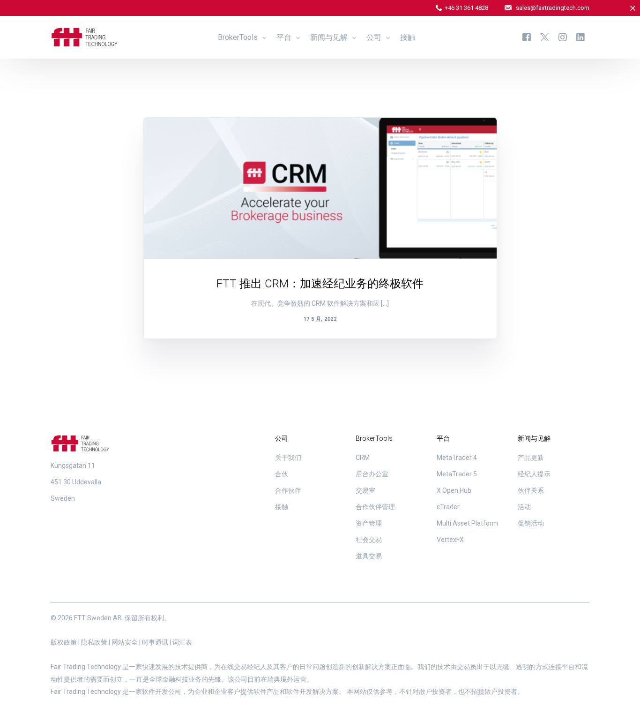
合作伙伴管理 (375, 507)
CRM (363, 457)
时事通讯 (155, 642)
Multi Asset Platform (467, 523)
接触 (281, 507)
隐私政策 (94, 642)
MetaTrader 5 (457, 474)
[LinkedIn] (580, 36)
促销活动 (531, 523)
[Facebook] (527, 36)
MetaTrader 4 (457, 457)
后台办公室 (372, 474)
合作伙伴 (288, 490)
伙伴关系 (531, 490)
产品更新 (176, 137)
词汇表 (182, 642)
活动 (524, 507)
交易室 (365, 490)
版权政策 (64, 642)
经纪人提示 (534, 474)
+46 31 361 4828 (466, 8)
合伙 (281, 474)
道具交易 (369, 556)
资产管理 (369, 523)
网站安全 (125, 642)
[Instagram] (563, 36)
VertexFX (450, 539)
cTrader (448, 507)
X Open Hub (454, 490)
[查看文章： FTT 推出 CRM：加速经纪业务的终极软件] (320, 188)
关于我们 (288, 457)
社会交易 (369, 539)
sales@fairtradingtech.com (552, 8)
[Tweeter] (545, 36)
